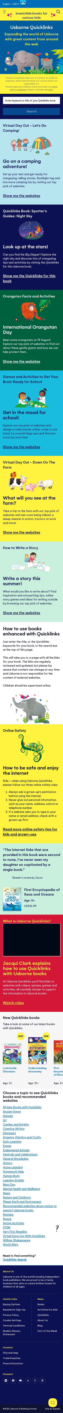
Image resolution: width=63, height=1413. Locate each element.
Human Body (11, 1176)
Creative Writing (13, 1128)
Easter (7, 1146)
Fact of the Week (47, 1330)
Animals (8, 1116)
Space (7, 1219)
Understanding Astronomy (37, 1069)
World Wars (10, 1244)
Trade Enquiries (11, 1358)
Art (5, 1120)
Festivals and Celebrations (20, 1154)
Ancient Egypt (12, 1111)
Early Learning (12, 1141)
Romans (8, 1214)
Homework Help (13, 1171)
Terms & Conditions (14, 1325)
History (7, 1163)
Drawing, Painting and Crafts (22, 1137)
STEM (6, 1227)
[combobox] (31, 100)
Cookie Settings (12, 1320)
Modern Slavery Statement (11, 1332)
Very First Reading (15, 1231)
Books (41, 1304)
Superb (56, 1408)
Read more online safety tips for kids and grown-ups (30, 831)
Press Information (13, 1363)
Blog (40, 1325)
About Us (43, 1320)
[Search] (58, 12)
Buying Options (11, 1304)
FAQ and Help (10, 1352)
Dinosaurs (9, 1133)
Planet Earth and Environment (22, 1201)
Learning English (13, 1180)
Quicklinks (43, 1314)
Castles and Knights (16, 1124)
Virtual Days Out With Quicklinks (24, 1236)
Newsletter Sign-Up (14, 1309)
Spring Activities (13, 1223)
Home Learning (13, 1167)
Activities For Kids (48, 1309)
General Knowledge (15, 1158)
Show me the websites (21, 195)
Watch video (13, 1002)
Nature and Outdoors (17, 1197)
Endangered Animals (16, 1150)
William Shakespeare (16, 1240)
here (50, 89)
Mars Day (9, 1184)
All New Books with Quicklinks (22, 1107)
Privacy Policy (11, 1314)
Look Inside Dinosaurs (10, 1069)
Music (6, 1193)
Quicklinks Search (15, 1259)
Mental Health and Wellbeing (21, 1189)
